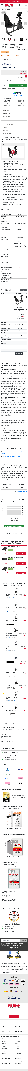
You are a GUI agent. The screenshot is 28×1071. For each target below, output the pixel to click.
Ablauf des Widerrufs (19, 1031)
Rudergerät (17, 1041)
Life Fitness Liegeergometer (7, 9)
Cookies (3, 1026)
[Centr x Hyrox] (10, 714)
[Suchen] (22, 5)
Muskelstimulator (6, 1063)
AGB (3, 1024)
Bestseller (5, 130)
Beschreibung (6, 116)
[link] (7, 769)
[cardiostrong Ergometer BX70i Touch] (16, 693)
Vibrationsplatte (18, 1063)
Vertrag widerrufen (14, 1016)
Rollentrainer (18, 1053)
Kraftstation (5, 1043)
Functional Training (6, 1058)
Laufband (4, 1041)
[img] (12, 64)
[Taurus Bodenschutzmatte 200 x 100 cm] (4, 548)
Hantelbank (17, 1046)
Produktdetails (6, 110)
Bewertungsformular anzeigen (14, 526)
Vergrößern (23, 290)
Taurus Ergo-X (9, 685)
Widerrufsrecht (18, 1029)
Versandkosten (5, 1029)
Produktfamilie (6, 113)
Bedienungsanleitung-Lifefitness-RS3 (11, 456)
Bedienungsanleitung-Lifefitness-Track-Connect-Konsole (13, 452)
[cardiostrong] (10, 598)
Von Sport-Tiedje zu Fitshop (7, 962)
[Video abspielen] (13, 152)
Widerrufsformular (6, 1031)
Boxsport (4, 1051)
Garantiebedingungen (22, 491)
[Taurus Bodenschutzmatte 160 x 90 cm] (4, 568)
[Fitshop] (9, 5)
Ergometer (17, 1038)
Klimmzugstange (18, 1061)
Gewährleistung (7, 122)
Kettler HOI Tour (10, 660)
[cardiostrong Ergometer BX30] (16, 643)
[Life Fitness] (4, 12)
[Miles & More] (14, 997)
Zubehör (5, 127)
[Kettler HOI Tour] (16, 656)
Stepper (4, 1056)
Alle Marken (4, 1067)
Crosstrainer (5, 1038)
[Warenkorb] (26, 5)
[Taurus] (10, 688)
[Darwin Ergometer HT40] (16, 668)
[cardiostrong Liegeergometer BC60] (16, 630)
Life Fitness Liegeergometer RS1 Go (19, 309)
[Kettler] (10, 624)
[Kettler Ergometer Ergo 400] (16, 616)
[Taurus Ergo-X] (16, 681)
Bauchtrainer (18, 1058)
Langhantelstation (19, 1056)
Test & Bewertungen (8, 124)
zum (5, 1012)
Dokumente (6, 119)
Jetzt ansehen (18, 353)
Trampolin (17, 1043)
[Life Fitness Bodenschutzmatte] (4, 558)
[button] (3, 39)
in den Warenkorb (18, 85)
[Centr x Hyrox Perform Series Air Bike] (16, 706)
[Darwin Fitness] (10, 676)
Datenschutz (17, 1024)
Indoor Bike (4, 1048)
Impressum (17, 1026)
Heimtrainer (4, 1053)
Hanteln (17, 1048)
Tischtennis (4, 1046)
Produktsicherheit (7, 133)
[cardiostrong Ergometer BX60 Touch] (16, 603)
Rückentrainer (5, 1061)
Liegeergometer (18, 1051)
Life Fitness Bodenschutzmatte (15, 557)
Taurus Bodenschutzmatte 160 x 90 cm (17, 567)
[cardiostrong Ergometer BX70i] (16, 590)
